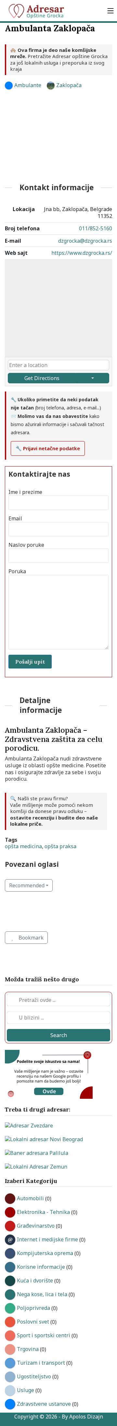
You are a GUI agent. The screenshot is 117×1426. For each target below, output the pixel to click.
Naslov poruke (26, 545)
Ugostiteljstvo (34, 1376)
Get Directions (41, 378)
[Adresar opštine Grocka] (39, 10)
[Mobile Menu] (110, 10)
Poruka (17, 571)
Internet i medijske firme (47, 1239)
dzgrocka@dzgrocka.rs (85, 240)
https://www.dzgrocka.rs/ (81, 252)
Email (15, 518)
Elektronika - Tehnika (43, 1212)
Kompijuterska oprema (45, 1253)
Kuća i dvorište (35, 1280)
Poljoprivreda (33, 1307)
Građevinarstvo (36, 1225)
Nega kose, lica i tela (42, 1294)
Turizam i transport (41, 1362)
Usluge (25, 1390)
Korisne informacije (41, 1266)
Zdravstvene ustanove (44, 1403)
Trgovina (28, 1349)
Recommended (27, 885)
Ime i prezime (25, 492)
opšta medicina (23, 846)
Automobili (30, 1198)
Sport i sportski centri (43, 1335)
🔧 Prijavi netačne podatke (48, 448)
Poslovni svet (33, 1321)
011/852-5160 (95, 228)
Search (58, 1035)
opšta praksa (60, 846)
